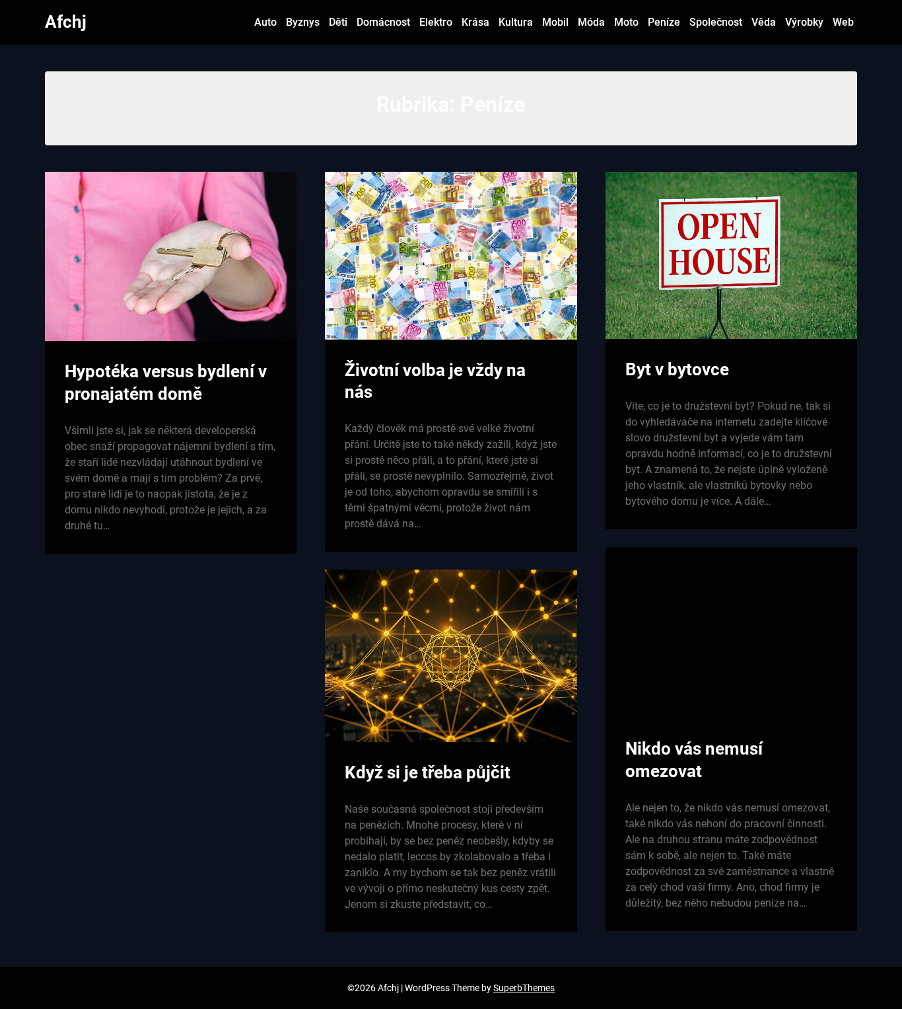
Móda (591, 22)
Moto (626, 22)
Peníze (664, 22)
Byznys (303, 22)
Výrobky (804, 22)
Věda (763, 22)
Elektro (435, 22)
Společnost (715, 22)
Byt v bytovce (677, 369)
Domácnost (383, 22)
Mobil (555, 22)
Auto (265, 22)
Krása (475, 22)
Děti (338, 22)
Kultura (516, 22)
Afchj (66, 22)
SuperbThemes (524, 988)
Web (843, 22)
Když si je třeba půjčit (427, 772)
